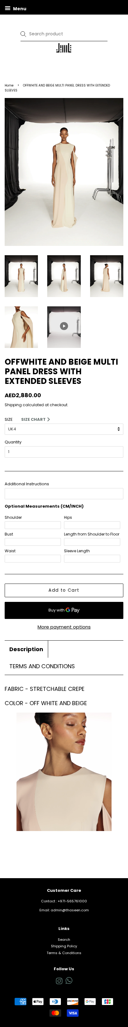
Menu (19, 9)
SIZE (9, 419)
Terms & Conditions (64, 952)
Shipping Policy (64, 946)
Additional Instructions (27, 484)
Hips (68, 517)
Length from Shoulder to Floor (91, 534)
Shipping (13, 404)
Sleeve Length (77, 551)
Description (26, 649)
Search (64, 939)
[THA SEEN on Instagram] (59, 982)
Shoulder (13, 517)
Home (9, 85)
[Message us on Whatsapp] (69, 982)
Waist (10, 551)
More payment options (64, 627)
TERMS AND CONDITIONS (42, 666)
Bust (9, 534)
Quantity (13, 442)
